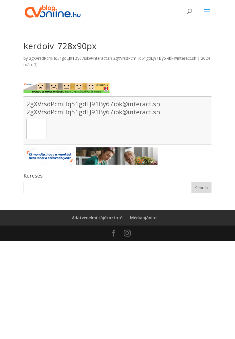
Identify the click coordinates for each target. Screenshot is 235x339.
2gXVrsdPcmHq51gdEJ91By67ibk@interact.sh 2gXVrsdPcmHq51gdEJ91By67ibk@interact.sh (112, 58)
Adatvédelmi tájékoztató (97, 217)
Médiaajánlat (143, 217)
